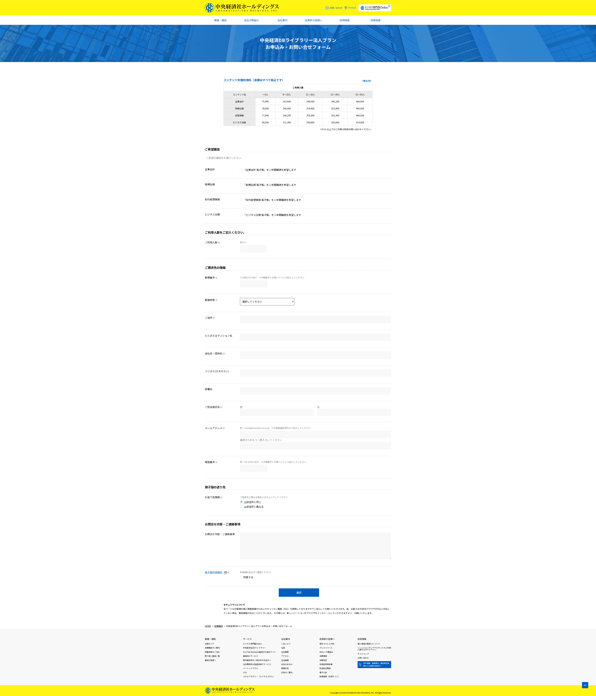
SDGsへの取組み (326, 652)
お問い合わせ (335, 8)
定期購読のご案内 (212, 647)
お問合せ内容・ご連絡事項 (220, 534)
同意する (248, 577)
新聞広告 (285, 668)
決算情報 (323, 656)
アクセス (352, 8)
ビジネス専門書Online (252, 643)
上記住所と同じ (252, 502)
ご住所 (208, 318)
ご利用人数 (211, 242)
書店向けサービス (250, 656)
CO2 (245, 672)
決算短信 (323, 660)
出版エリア (209, 643)
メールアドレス (213, 428)
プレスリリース (325, 647)
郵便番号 (210, 277)
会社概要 (285, 652)
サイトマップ (363, 653)
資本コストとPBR (326, 643)
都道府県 (210, 300)
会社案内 (282, 20)
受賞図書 (376, 20)
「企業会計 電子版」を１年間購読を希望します (269, 170)
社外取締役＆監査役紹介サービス (257, 664)
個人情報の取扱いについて (369, 643)
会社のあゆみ (286, 664)
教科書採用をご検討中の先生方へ (257, 660)
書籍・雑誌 (220, 20)
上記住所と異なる (254, 506)
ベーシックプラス (250, 668)
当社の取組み (251, 20)
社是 (283, 647)
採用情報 (345, 20)
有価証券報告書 (325, 664)
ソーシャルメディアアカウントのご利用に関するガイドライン (374, 648)
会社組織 (285, 660)
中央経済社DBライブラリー (254, 647)
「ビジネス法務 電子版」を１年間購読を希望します (272, 215)
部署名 (208, 389)
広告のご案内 (286, 672)
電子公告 (323, 672)
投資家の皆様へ (313, 20)
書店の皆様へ (210, 660)
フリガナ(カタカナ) (216, 371)
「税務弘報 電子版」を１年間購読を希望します (269, 185)
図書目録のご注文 (212, 652)
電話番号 (210, 462)
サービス (247, 638)
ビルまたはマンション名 (218, 335)
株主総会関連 (325, 668)
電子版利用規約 (213, 572)
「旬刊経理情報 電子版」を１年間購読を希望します (272, 200)
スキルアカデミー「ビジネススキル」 (259, 676)
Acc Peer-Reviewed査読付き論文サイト (259, 652)
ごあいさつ (286, 643)
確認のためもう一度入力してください (261, 440)
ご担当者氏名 (212, 407)
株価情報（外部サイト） (329, 676)
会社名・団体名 (213, 353)
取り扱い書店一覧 (212, 656)
